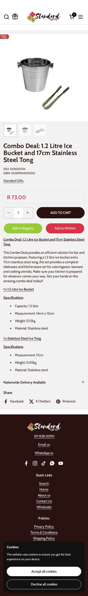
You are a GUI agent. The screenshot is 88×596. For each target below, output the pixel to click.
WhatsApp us (44, 453)
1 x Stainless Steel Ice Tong (22, 338)
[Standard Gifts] (43, 16)
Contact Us (44, 501)
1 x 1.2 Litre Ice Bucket (18, 289)
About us (44, 495)
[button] (6, 17)
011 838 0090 (44, 436)
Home (44, 489)
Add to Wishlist (65, 228)
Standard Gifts (13, 181)
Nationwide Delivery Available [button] (24, 382)
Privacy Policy (44, 527)
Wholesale (44, 507)
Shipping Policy (44, 538)
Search (44, 484)
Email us (44, 445)
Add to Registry (23, 228)
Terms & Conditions (44, 532)
